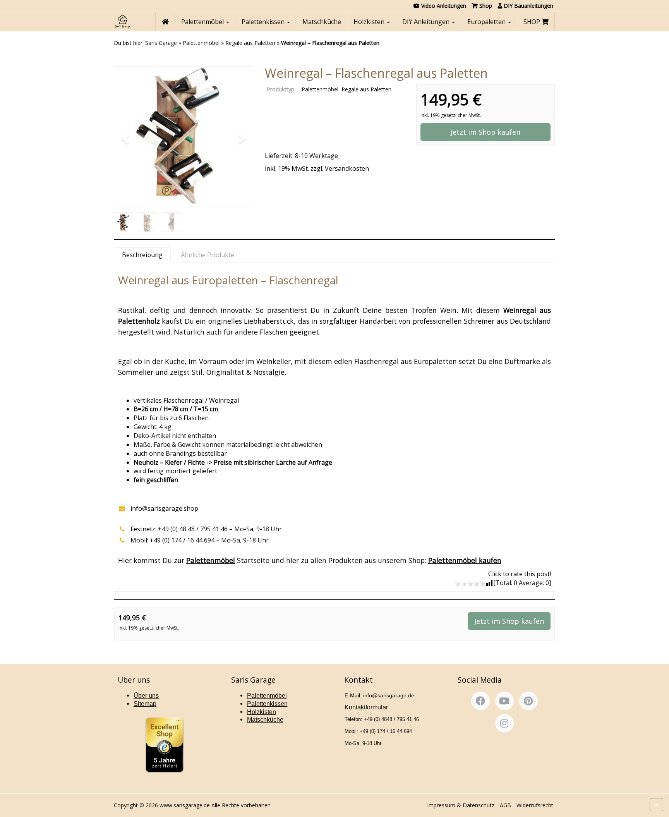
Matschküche (321, 21)
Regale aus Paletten (250, 42)
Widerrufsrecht (534, 805)
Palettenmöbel (203, 21)
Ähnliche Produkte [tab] (207, 255)
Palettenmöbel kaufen (464, 560)
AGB (505, 805)
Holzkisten (369, 21)
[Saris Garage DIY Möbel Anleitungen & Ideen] (122, 21)
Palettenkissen (264, 21)
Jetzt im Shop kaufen (485, 132)
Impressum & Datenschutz (460, 805)
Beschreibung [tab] (142, 255)
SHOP (532, 21)
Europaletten (487, 21)
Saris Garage (161, 42)
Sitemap (145, 703)
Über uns (146, 695)
